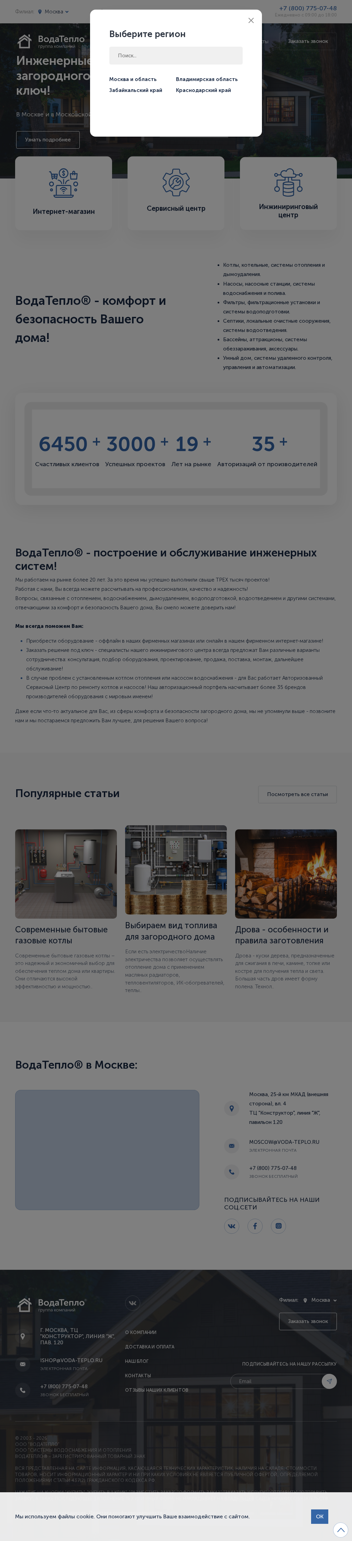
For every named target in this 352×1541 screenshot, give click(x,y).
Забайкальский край (135, 90)
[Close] (251, 20)
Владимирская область (207, 79)
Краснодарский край (203, 90)
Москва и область (133, 79)
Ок (319, 1516)
